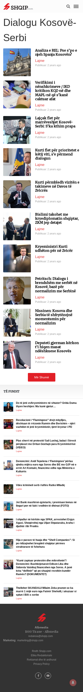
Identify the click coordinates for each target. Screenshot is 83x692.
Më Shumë (41, 377)
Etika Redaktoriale (41, 655)
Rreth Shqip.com (41, 651)
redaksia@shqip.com (40, 636)
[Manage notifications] (73, 682)
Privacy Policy (41, 663)
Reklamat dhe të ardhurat (41, 659)
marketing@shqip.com (30, 640)
